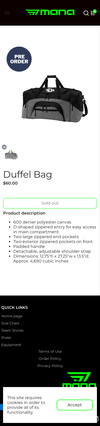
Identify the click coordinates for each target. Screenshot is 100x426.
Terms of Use (50, 351)
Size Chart (10, 323)
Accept (74, 404)
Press (6, 338)
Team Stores (12, 330)
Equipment (11, 345)
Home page (11, 316)
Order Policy (50, 359)
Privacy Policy (50, 366)
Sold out (50, 203)
